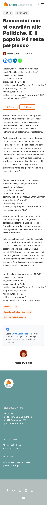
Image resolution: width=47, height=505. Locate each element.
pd (16, 307)
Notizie (8, 13)
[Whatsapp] (20, 60)
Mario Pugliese (13, 53)
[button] (42, 4)
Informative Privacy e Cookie (16, 462)
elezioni (7, 307)
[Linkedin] (15, 60)
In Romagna (22, 13)
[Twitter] (10, 60)
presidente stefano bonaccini (17, 312)
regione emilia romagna (15, 317)
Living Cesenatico (20, 334)
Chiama (6, 445)
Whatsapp (16, 445)
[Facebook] (5, 60)
